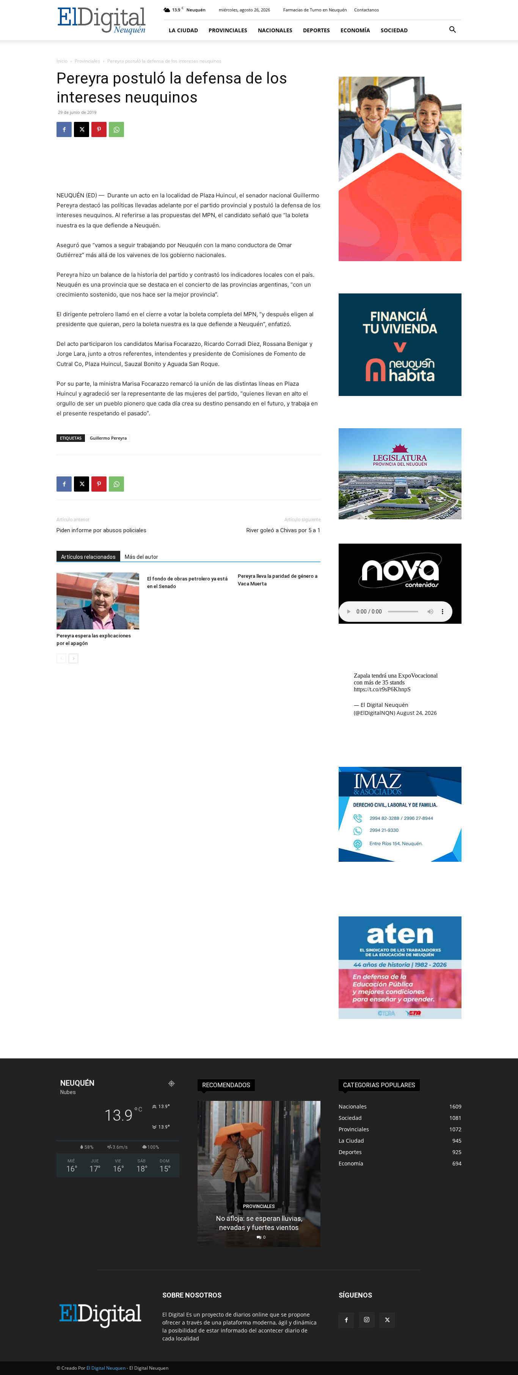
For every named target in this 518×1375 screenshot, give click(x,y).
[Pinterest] (99, 129)
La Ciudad (183, 30)
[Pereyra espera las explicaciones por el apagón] (98, 600)
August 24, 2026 (417, 712)
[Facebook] (64, 129)
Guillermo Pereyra (108, 438)
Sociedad (394, 30)
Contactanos (366, 10)
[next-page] (73, 658)
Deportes (316, 30)
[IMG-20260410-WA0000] (400, 1016)
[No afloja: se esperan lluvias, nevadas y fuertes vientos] (259, 1174)
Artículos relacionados (88, 557)
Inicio (62, 61)
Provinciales (228, 30)
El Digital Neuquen (106, 1368)
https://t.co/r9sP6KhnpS (382, 689)
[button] (452, 30)
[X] (81, 129)
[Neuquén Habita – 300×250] (400, 393)
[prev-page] (61, 658)
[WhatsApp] (116, 129)
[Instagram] (366, 1320)
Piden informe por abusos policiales (101, 530)
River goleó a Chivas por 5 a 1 (283, 530)
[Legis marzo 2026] (400, 517)
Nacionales (275, 30)
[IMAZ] (400, 859)
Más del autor (141, 557)
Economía (355, 30)
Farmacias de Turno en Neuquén (315, 10)
